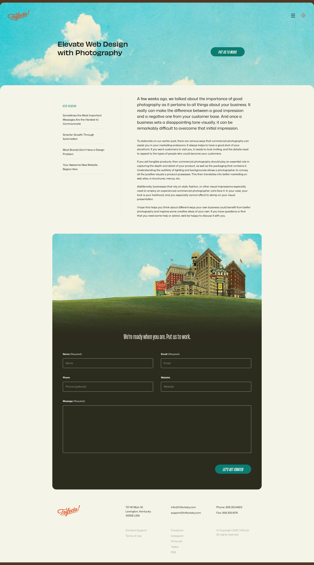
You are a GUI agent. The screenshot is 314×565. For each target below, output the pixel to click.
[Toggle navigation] (293, 15)
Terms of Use (134, 536)
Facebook (177, 530)
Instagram (177, 536)
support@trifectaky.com (186, 513)
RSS (173, 552)
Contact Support (136, 530)
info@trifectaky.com (183, 507)
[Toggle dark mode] (303, 15)
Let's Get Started (233, 469)
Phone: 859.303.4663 (229, 507)
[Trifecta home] (19, 15)
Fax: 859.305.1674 (227, 513)
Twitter (175, 547)
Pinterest (176, 541)
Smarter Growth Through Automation (78, 137)
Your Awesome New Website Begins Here (80, 167)
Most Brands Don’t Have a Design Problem (83, 152)
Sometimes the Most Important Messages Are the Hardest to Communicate (82, 120)
